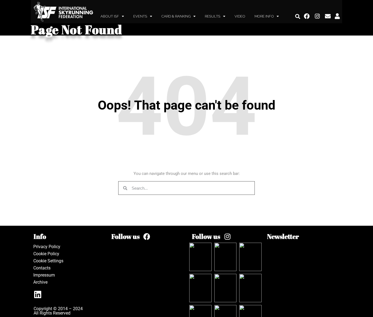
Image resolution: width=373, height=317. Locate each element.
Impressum (44, 275)
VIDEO (240, 16)
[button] (297, 16)
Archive (40, 282)
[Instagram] (317, 16)
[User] (337, 16)
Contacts (42, 268)
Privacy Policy (46, 246)
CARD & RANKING (176, 16)
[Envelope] (328, 16)
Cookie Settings (48, 260)
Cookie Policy (46, 253)
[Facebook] (307, 16)
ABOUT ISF (109, 16)
